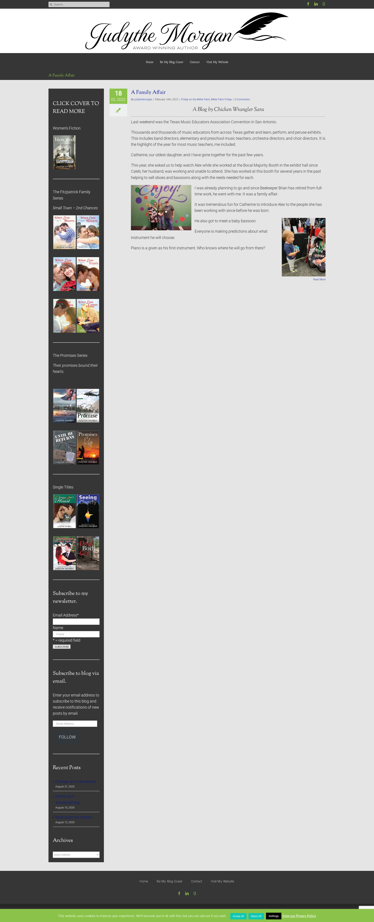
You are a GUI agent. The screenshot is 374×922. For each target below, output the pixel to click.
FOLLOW (67, 737)
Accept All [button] (238, 916)
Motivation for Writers (73, 817)
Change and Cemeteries (75, 781)
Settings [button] (274, 916)
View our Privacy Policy (299, 916)
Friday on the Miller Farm (195, 99)
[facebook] (308, 4)
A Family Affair (148, 92)
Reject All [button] (256, 916)
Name (58, 628)
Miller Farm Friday (221, 99)
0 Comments (242, 99)
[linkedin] (316, 4)
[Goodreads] (324, 4)
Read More (319, 279)
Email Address (66, 615)
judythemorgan (143, 99)
